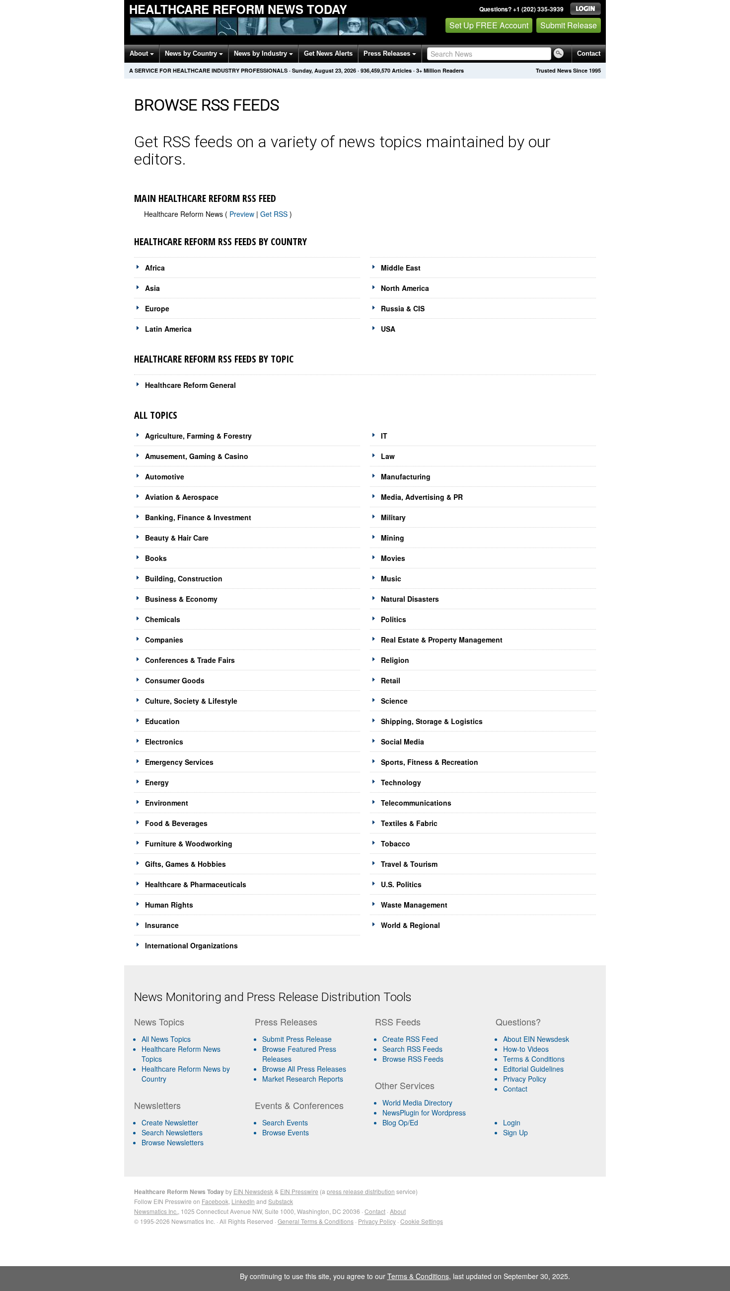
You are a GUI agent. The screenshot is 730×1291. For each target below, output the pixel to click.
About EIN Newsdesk (536, 1039)
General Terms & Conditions (316, 1221)
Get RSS (275, 214)
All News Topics (166, 1039)
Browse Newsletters (173, 1142)
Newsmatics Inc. (156, 1211)
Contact (588, 53)
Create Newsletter (170, 1122)
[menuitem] (190, 1054)
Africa (155, 268)
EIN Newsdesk (253, 1191)
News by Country (192, 53)
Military (393, 517)
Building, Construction (183, 578)
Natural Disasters (410, 599)
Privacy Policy (524, 1079)
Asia (152, 288)
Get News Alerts (328, 53)
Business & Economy (181, 599)
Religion (395, 660)
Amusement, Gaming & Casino (196, 456)
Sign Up (515, 1132)
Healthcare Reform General (190, 385)
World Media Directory (417, 1102)
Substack (280, 1201)
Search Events (285, 1122)
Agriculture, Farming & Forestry (198, 436)
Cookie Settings (421, 1221)
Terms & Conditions (534, 1059)
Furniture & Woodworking (188, 843)
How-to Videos (526, 1049)
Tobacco (395, 843)
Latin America (168, 329)
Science (394, 701)
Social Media (402, 741)
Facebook (215, 1201)
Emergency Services (179, 762)
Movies (393, 558)
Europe (157, 308)
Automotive (164, 476)
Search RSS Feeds (412, 1049)
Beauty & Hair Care (177, 538)
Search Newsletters (172, 1132)
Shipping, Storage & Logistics (432, 721)
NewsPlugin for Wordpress (424, 1112)
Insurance (162, 925)
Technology (401, 782)
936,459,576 (375, 70)
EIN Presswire (299, 1191)
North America (405, 288)
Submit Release (568, 25)
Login (511, 1122)
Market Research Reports (302, 1079)
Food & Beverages (176, 823)
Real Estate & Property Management (442, 640)
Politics (393, 619)
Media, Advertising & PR (422, 497)
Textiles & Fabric (409, 823)
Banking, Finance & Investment (198, 517)
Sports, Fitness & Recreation (429, 762)
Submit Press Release (297, 1039)
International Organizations (191, 945)
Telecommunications (416, 803)
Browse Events (285, 1132)
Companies (164, 640)
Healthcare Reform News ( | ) (218, 214)
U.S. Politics (401, 884)
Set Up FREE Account (488, 25)
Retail (390, 680)
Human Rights (169, 905)
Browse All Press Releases (304, 1069)
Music (391, 578)
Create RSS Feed (410, 1039)
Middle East (401, 268)
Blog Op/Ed (400, 1122)
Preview (241, 214)
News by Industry (261, 53)
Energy (157, 782)
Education (162, 721)
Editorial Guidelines (533, 1069)
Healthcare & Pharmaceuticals (195, 884)
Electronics (164, 741)
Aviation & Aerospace (182, 497)
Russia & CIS (403, 308)
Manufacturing (406, 476)
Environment (166, 803)
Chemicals (162, 619)
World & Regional (410, 925)
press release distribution (361, 1191)
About (140, 53)
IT (384, 436)
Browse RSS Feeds (412, 1059)
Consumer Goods (175, 680)
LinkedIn (243, 1201)
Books (156, 558)
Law (388, 456)
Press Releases (388, 53)
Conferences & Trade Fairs (190, 660)
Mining (392, 538)
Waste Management (414, 905)
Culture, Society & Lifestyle (191, 701)
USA (388, 329)
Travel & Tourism (409, 864)
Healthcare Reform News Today (238, 8)
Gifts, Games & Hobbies (185, 864)
